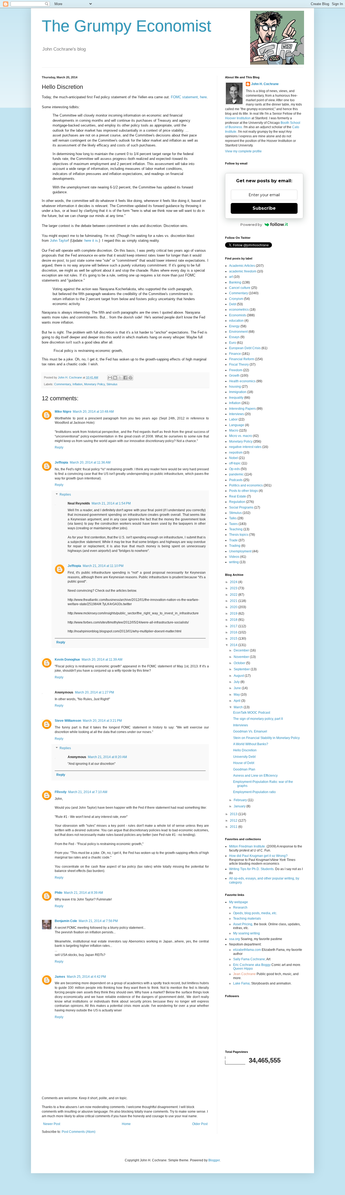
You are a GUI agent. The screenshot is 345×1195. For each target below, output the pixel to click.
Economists (237, 315)
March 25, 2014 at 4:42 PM (86, 977)
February (241, 800)
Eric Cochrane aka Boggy (252, 965)
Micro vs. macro (240, 436)
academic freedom (242, 271)
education (236, 321)
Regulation (237, 502)
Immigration (237, 392)
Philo (58, 893)
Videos (234, 557)
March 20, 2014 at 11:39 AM (102, 659)
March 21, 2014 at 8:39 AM (83, 893)
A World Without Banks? (250, 744)
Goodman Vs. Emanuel (250, 731)
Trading (234, 546)
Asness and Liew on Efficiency (255, 775)
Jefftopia (61, 462)
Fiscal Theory (239, 364)
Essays (234, 337)
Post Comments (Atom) (78, 1132)
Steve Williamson (68, 721)
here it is (91, 241)
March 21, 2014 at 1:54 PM (111, 503)
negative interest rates (245, 447)
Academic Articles (242, 266)
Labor (233, 419)
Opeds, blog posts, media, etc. (255, 913)
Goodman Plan (244, 769)
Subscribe (264, 208)
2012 (234, 820)
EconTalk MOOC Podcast (251, 712)
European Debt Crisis (245, 348)
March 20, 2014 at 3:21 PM (102, 721)
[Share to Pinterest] (130, 377)
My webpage (238, 902)
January (240, 806)
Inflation (77, 384)
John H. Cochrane (265, 84)
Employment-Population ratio (254, 792)
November (242, 657)
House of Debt (243, 763)
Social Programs (241, 507)
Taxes (233, 524)
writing (234, 562)
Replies (65, 494)
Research (240, 907)
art (231, 277)
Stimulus (112, 384)
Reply (59, 447)
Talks (233, 518)
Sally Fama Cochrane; (249, 959)
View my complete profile (243, 151)
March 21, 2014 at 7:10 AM (87, 792)
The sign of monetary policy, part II (258, 719)
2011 (234, 827)
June (238, 688)
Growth (234, 375)
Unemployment (240, 551)
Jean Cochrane (244, 974)
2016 (234, 632)
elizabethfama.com (247, 950)
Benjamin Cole (66, 921)
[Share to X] (120, 377)
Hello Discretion (245, 750)
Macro (233, 430)
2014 (234, 645)
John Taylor (59, 241)
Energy (234, 326)
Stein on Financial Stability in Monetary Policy (266, 738)
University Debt (244, 757)
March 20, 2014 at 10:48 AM (93, 411)
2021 (234, 601)
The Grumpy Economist (126, 26)
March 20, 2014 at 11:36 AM (90, 462)
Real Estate (237, 496)
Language (236, 425)
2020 (234, 607)
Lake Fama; (241, 983)
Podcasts (236, 480)
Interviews (236, 414)
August (239, 676)
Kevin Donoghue (67, 659)
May (237, 694)
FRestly (61, 792)
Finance (235, 354)
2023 (234, 588)
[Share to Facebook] (125, 377)
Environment (238, 332)
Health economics (242, 381)
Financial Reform (241, 359)
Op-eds (234, 469)
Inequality (236, 397)
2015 (234, 638)
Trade (233, 540)
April (237, 701)
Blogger (214, 1160)
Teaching (236, 529)
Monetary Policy (94, 384)
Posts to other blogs (243, 491)
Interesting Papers (242, 409)
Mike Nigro (63, 411)
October (240, 663)
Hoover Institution (238, 118)
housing (235, 386)
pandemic (236, 474)
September (242, 669)
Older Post (200, 1124)
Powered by (251, 224)
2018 (234, 620)
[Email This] (110, 377)
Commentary (62, 384)
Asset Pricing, (243, 924)
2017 (234, 626)
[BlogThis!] (115, 377)
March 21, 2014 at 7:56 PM (98, 921)
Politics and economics (246, 485)
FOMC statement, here (189, 97)
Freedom (235, 370)
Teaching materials (247, 918)
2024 (234, 582)
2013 (234, 814)
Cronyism (236, 299)
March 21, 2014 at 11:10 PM (103, 566)
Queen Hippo (243, 968)
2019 (234, 613)
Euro (232, 343)
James (60, 977)
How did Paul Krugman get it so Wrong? (258, 856)
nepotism (236, 452)
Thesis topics (238, 535)
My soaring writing (246, 933)
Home (126, 1124)
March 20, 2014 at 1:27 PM (94, 692)
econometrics (239, 309)
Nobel (233, 458)
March (239, 707)
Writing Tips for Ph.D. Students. (251, 869)
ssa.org (234, 939)
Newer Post (51, 1124)
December (242, 650)
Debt (232, 304)
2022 (234, 595)
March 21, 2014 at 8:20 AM (107, 757)
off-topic (235, 463)
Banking (235, 282)
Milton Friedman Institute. (247, 846)
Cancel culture (239, 288)
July (237, 682)
